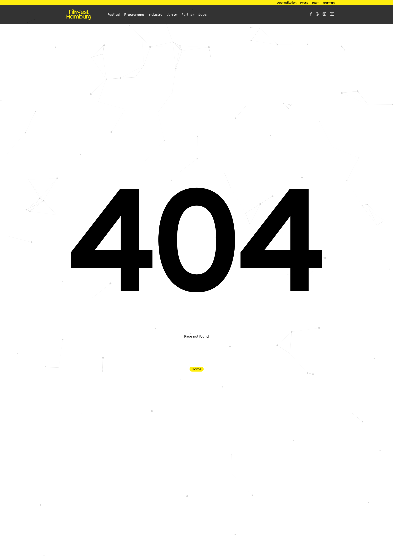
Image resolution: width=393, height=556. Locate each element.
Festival (113, 14)
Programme (134, 14)
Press (304, 2)
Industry (155, 14)
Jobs (202, 14)
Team (316, 2)
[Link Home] (78, 14)
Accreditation (287, 2)
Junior (172, 14)
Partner (188, 14)
